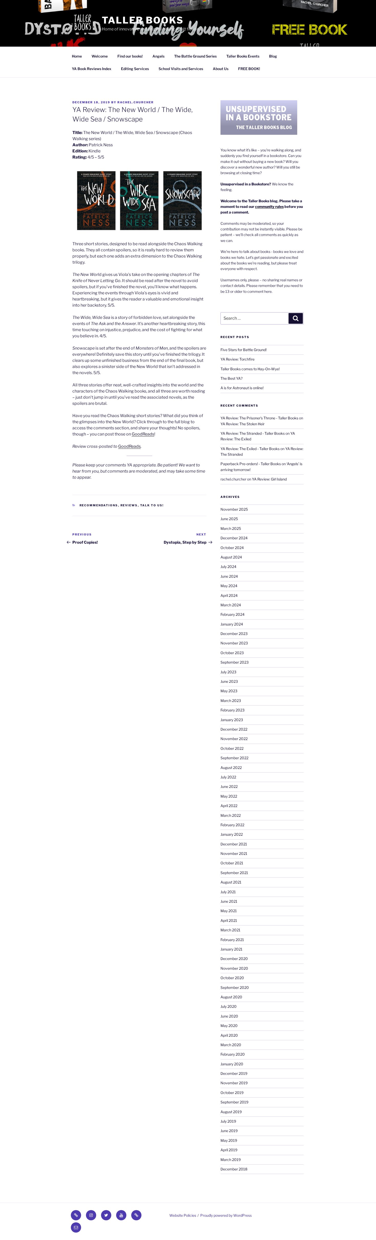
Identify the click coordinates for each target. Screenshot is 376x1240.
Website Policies (182, 1215)
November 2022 (234, 738)
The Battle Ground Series (195, 56)
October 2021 (231, 863)
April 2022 (228, 805)
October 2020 (232, 978)
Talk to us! (152, 505)
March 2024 (230, 605)
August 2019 (231, 1112)
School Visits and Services (181, 68)
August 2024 (231, 557)
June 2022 (229, 786)
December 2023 (234, 633)
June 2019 (229, 1131)
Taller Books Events (242, 56)
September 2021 (234, 872)
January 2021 (231, 949)
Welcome (100, 56)
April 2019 (228, 1150)
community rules (269, 206)
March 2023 (230, 700)
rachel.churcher (135, 102)
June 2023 (229, 681)
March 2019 (230, 1159)
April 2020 (229, 1035)
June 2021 (228, 901)
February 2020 (232, 1054)
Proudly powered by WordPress (226, 1215)
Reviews (129, 505)
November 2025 (234, 509)
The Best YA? (231, 378)
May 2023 (228, 691)
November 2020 (234, 968)
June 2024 (229, 576)
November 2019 (234, 1083)
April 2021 (228, 920)
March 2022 (230, 815)
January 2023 (231, 720)
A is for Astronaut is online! (241, 388)
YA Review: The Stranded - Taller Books (252, 433)
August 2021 (230, 882)
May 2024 (228, 586)
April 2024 (229, 595)
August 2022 (231, 767)
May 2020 (229, 1025)
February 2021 (232, 939)
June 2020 (229, 1016)
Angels (158, 56)
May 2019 (228, 1140)
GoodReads (143, 434)
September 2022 (234, 758)
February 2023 (232, 710)
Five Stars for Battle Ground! (243, 350)
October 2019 (232, 1092)
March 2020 (230, 1045)
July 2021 (228, 892)
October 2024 (232, 547)
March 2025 (230, 528)
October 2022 (232, 748)
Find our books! (130, 56)
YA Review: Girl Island (269, 479)
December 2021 (233, 844)
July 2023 (228, 672)
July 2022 (228, 777)
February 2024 (232, 614)
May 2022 (228, 796)
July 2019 (228, 1121)
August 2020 (231, 997)
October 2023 (232, 653)
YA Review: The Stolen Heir (242, 424)
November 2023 (234, 643)
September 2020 (234, 987)
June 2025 (229, 519)
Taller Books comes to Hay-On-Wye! (250, 369)
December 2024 (234, 538)
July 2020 (228, 1006)
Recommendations (99, 505)
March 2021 (230, 930)
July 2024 (228, 566)
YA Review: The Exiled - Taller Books (250, 448)
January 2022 (231, 834)
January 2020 (231, 1064)
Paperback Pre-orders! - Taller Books (250, 464)
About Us (220, 68)
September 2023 (234, 662)
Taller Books (143, 20)
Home (77, 56)
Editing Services (135, 68)
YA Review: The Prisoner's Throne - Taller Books (259, 418)
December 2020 (234, 958)
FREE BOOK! (249, 68)
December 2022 (233, 729)
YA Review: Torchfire (237, 359)
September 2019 (234, 1102)
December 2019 (233, 1073)
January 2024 (231, 624)
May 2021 (228, 911)
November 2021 (233, 853)
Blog (273, 56)
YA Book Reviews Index (91, 68)
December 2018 (233, 1169)
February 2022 (232, 825)
